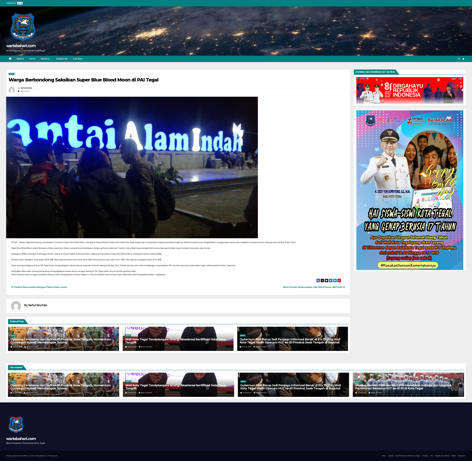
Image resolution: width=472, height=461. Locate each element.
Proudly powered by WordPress (17, 456)
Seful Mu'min (26, 88)
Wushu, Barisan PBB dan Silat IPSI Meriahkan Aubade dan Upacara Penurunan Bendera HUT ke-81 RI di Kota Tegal (403, 386)
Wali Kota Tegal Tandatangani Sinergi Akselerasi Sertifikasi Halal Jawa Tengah (175, 341)
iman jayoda (32, 347)
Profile (45, 59)
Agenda (391, 456)
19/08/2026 (132, 393)
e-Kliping (425, 456)
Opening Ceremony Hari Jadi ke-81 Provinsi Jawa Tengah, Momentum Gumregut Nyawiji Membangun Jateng (61, 341)
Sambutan (62, 59)
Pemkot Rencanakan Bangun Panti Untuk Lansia (40, 287)
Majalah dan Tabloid (442, 456)
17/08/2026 (362, 393)
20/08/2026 (17, 393)
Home (384, 456)
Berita (20, 59)
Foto (32, 59)
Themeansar (52, 456)
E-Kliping (78, 59)
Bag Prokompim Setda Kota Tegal (408, 456)
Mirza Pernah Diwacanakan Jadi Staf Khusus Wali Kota (313, 287)
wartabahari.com (21, 45)
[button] (459, 59)
